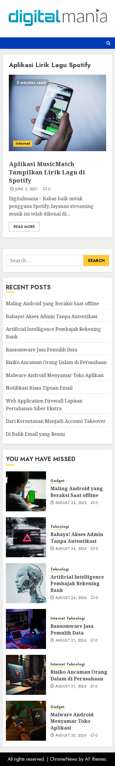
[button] (108, 43)
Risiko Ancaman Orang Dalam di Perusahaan (56, 362)
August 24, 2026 (71, 503)
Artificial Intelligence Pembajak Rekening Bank (77, 583)
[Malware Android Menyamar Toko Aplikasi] (26, 721)
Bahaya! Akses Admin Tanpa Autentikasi (51, 316)
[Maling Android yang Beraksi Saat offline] (26, 491)
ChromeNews (63, 759)
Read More (24, 226)
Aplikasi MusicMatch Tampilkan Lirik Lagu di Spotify (47, 172)
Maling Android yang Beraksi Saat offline (52, 303)
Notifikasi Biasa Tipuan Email (39, 388)
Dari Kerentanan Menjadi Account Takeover (56, 421)
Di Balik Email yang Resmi (35, 434)
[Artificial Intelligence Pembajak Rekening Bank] (26, 583)
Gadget (57, 480)
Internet (23, 143)
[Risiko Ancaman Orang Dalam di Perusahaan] (26, 675)
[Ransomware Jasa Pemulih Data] (26, 629)
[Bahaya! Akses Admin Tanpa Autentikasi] (26, 537)
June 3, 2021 (26, 189)
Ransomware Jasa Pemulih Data (41, 349)
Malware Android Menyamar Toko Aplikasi (55, 375)
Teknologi (59, 526)
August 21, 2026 (70, 640)
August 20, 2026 (70, 735)
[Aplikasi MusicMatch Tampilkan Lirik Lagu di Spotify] (57, 113)
